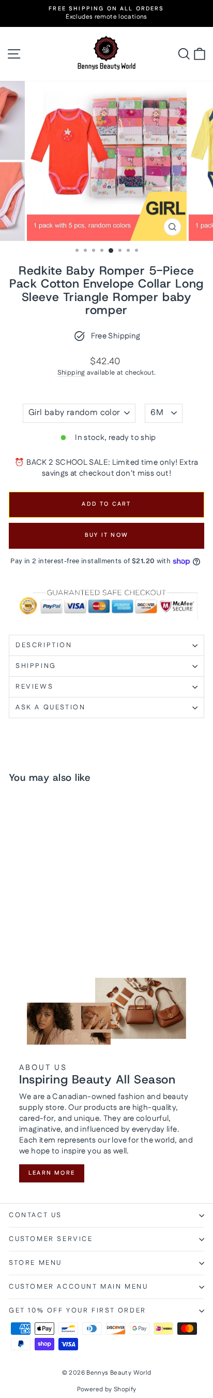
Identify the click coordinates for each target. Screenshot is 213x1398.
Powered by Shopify (106, 1389)
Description (44, 645)
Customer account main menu (78, 1286)
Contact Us (35, 1215)
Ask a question (50, 707)
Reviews (34, 686)
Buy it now (106, 535)
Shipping (71, 372)
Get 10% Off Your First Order (77, 1310)
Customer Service (51, 1239)
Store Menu (35, 1262)
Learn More (51, 1173)
